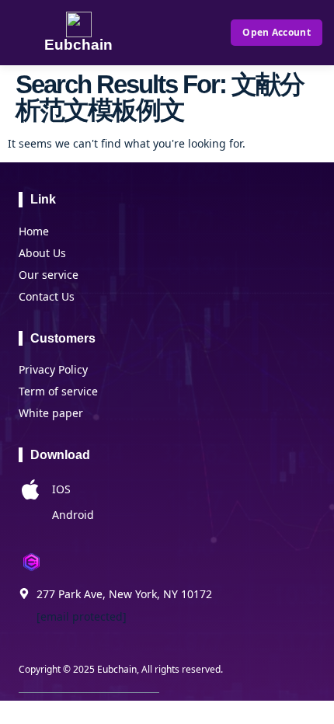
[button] (193, 32)
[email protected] (82, 616)
